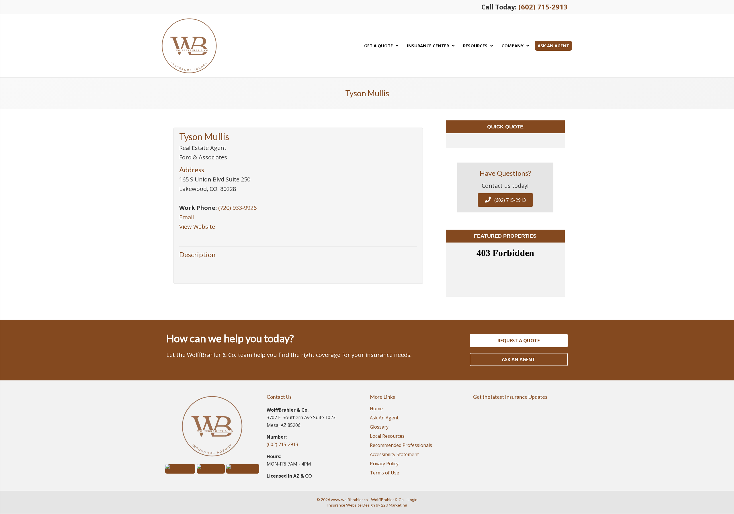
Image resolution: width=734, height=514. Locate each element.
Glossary (379, 427)
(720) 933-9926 (237, 208)
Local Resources (387, 436)
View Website (197, 226)
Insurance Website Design (351, 505)
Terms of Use (384, 473)
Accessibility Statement (394, 455)
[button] (505, 200)
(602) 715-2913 (543, 6)
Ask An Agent (384, 418)
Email (186, 217)
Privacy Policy (384, 464)
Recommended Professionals (401, 445)
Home (376, 409)
